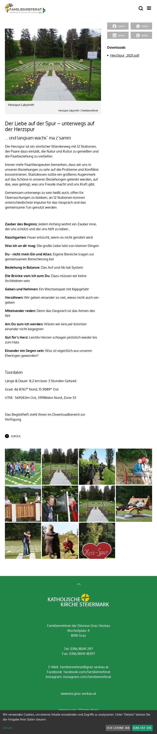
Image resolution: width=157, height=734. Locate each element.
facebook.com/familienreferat (87, 672)
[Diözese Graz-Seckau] (78, 600)
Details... (8, 728)
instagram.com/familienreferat (87, 677)
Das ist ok (142, 728)
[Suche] (141, 8)
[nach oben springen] (78, 584)
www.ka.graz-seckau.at (78, 693)
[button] (118, 26)
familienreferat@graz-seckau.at (84, 667)
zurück (15, 436)
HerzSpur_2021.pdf (124, 55)
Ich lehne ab (118, 728)
